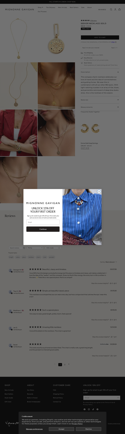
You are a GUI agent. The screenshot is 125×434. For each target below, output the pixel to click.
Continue (43, 229)
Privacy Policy (77, 424)
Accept (61, 429)
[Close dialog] (99, 191)
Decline (89, 429)
